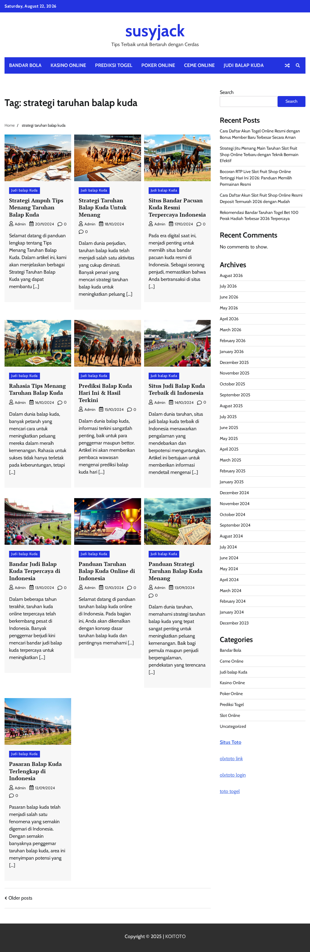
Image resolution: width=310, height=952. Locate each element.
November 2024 (234, 503)
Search (227, 92)
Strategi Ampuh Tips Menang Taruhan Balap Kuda (36, 207)
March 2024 (230, 590)
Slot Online (230, 715)
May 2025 (229, 438)
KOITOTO (175, 936)
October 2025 (232, 383)
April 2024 (229, 579)
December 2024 (234, 492)
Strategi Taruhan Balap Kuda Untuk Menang (103, 207)
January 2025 (232, 481)
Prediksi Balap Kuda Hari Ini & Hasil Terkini (105, 393)
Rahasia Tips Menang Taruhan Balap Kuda (37, 389)
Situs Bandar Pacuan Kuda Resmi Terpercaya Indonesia (177, 207)
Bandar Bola (25, 65)
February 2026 (233, 340)
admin (20, 224)
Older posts (20, 898)
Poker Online (158, 65)
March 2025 (230, 460)
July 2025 (228, 416)
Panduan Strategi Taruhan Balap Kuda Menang (176, 571)
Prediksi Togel (113, 65)
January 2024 (232, 612)
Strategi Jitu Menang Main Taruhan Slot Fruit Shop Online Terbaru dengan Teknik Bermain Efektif (259, 154)
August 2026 (231, 275)
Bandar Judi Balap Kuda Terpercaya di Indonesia (34, 571)
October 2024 (232, 514)
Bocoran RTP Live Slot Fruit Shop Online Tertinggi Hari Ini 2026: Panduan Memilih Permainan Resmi (256, 178)
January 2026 (232, 351)
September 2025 (235, 394)
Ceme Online (199, 65)
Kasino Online (68, 65)
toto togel (230, 791)
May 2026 (229, 307)
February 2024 (233, 601)
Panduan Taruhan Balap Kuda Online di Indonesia (107, 571)
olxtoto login (233, 775)
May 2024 (229, 568)
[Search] (297, 65)
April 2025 (229, 449)
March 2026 (230, 329)
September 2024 (235, 525)
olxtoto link (231, 758)
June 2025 (229, 427)
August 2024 (231, 536)
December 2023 (234, 623)
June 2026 (229, 297)
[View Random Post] (287, 65)
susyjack (155, 30)
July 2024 (228, 546)
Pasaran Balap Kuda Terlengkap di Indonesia (35, 771)
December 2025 (234, 362)
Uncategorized (233, 726)
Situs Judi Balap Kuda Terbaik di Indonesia (177, 389)
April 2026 (229, 318)
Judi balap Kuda (244, 65)
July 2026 (228, 286)
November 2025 (234, 373)
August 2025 (231, 405)
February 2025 (233, 470)
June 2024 (229, 557)
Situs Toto (230, 742)
